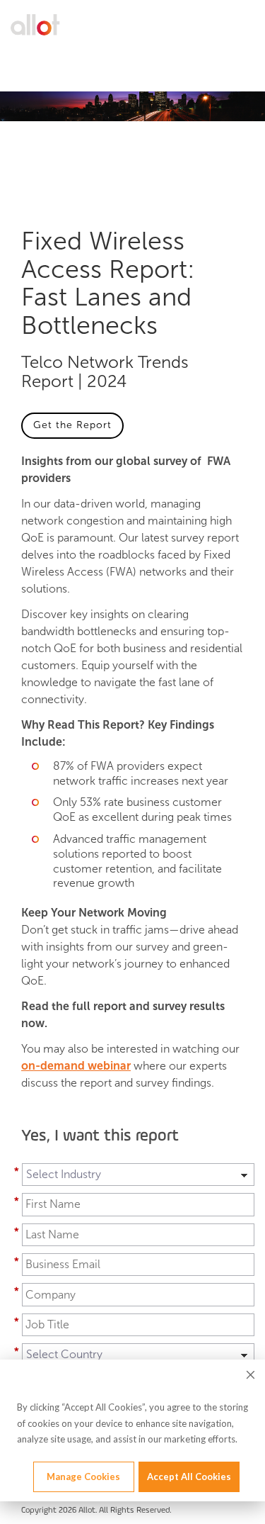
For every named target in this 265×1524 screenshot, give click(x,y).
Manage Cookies (83, 1476)
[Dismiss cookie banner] (250, 1377)
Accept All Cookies (189, 1476)
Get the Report (72, 425)
